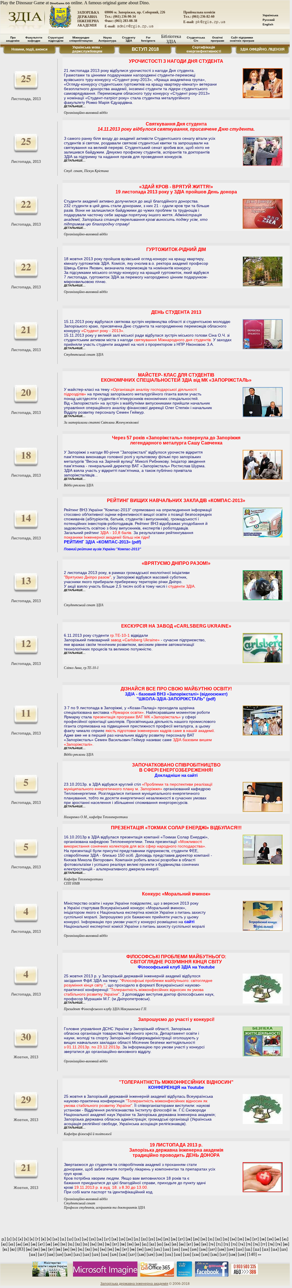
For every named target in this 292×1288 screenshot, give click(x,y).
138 (232, 1254)
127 (132, 1254)
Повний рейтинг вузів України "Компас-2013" (102, 549)
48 (48, 1244)
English (268, 24)
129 (150, 1254)
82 (13, 1249)
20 (129, 1239)
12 (70, 1239)
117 (41, 1254)
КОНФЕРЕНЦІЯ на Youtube (176, 1087)
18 (114, 1239)
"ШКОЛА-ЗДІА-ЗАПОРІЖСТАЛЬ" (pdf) (176, 698)
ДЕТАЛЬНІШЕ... (75, 106)
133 (187, 1254)
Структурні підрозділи (56, 39)
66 (182, 1244)
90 (73, 1249)
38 (263, 1239)
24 (159, 1239)
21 (137, 1239)
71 (219, 1244)
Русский (269, 19)
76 (256, 1244)
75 (249, 1244)
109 (230, 1249)
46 (34, 1244)
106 (203, 1249)
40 (277, 1239)
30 (203, 1239)
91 (81, 1249)
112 (257, 1249)
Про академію (13, 39)
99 (140, 1249)
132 (178, 1254)
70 (212, 1244)
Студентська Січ (196, 39)
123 (95, 1254)
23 (151, 1239)
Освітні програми (217, 39)
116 (33, 1254)
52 (78, 1244)
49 (56, 1244)
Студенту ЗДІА (128, 39)
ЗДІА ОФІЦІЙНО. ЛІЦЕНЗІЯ (262, 49)
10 (55, 1239)
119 (59, 1254)
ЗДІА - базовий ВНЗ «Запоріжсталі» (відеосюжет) (176, 693)
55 (100, 1244)
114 (274, 1249)
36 (248, 1239)
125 (114, 1254)
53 (86, 1244)
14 (85, 1239)
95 (110, 1249)
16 (100, 1239)
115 (283, 1249)
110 (239, 1249)
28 (188, 1239)
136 (214, 1254)
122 (86, 1254)
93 (96, 1249)
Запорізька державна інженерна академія (134, 1284)
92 (88, 1249)
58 (123, 1244)
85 (36, 1249)
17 (107, 1239)
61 (145, 1244)
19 (122, 1239)
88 (58, 1249)
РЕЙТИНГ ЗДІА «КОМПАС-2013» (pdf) (102, 541)
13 (77, 1239)
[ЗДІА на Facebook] (211, 1275)
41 (285, 1239)
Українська (270, 15)
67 (189, 1244)
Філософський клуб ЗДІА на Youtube (176, 967)
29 (196, 1239)
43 (11, 1244)
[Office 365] (157, 1275)
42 (4, 1244)
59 (130, 1244)
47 (41, 1244)
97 (125, 1249)
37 (255, 1239)
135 (205, 1254)
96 (118, 1249)
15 (92, 1239)
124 (105, 1254)
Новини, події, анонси (29, 49)
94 (103, 1249)
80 (286, 1244)
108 (221, 1249)
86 (44, 1249)
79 (278, 1244)
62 (152, 1244)
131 (168, 1254)
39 (270, 1239)
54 (93, 1244)
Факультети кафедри (33, 39)
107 (212, 1249)
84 (29, 1249)
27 (181, 1239)
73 (234, 1244)
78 (271, 1244)
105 (194, 1249)
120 (68, 1254)
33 (226, 1239)
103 (176, 1249)
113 (265, 1249)
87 (51, 1249)
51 (71, 1244)
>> (259, 1254)
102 (166, 1249)
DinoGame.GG (60, 3)
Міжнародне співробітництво (81, 39)
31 (211, 1239)
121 (77, 1254)
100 (148, 1249)
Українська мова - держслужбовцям (87, 49)
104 (185, 1249)
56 (108, 1244)
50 (63, 1244)
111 (248, 1249)
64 (167, 1244)
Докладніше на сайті (176, 775)
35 (240, 1239)
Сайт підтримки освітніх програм (242, 39)
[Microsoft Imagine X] (105, 1275)
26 (174, 1239)
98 (133, 1249)
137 (223, 1254)
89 (66, 1249)
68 (197, 1244)
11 (62, 1239)
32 (218, 1239)
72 (226, 1244)
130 (159, 1254)
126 (123, 1254)
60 (137, 1244)
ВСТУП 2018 (145, 49)
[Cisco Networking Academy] (184, 1275)
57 (115, 1244)
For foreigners (148, 39)
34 (233, 1239)
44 (19, 1244)
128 (141, 1254)
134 (196, 1254)
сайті (189, 921)
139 (241, 1254)
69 (204, 1244)
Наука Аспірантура (107, 39)
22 (144, 1239)
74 (241, 1244)
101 (157, 1249)
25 (166, 1239)
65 (175, 1244)
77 (263, 1244)
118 (50, 1254)
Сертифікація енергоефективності (203, 49)
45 (26, 1244)
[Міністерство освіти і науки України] (49, 1275)
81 (5, 1249)
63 (160, 1244)
